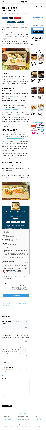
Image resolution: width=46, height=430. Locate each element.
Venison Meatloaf (33, 96)
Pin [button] (13, 221)
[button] (13, 218)
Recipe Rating (5, 373)
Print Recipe (21, 21)
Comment (4, 378)
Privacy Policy (7, 419)
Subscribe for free (37, 31)
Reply (26, 327)
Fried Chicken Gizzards (33, 113)
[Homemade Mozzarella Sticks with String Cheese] (34, 57)
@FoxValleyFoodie (14, 271)
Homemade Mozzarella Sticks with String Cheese (34, 65)
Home (3, 5)
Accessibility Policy (7, 420)
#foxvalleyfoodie (9, 272)
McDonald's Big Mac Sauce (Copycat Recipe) (41, 114)
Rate (18, 221)
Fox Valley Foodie (21, 228)
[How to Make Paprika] (41, 57)
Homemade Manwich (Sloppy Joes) (34, 81)
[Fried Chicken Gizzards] (34, 107)
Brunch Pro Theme (35, 427)
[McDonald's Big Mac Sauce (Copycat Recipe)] (41, 107)
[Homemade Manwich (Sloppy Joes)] (34, 74)
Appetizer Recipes (15, 5)
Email (3, 401)
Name (3, 396)
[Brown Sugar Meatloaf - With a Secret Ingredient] (41, 90)
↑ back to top (23, 413)
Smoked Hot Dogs (22, 303)
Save (23, 221)
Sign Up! (19, 419)
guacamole (8, 109)
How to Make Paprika (41, 63)
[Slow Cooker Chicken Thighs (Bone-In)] (41, 74)
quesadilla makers (20, 114)
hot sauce (15, 109)
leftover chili (14, 96)
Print (8, 221)
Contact (39, 419)
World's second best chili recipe (16, 138)
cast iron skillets (14, 123)
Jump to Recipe (12, 21)
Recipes (7, 5)
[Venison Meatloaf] (34, 90)
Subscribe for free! (16, 295)
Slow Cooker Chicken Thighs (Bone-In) (41, 81)
